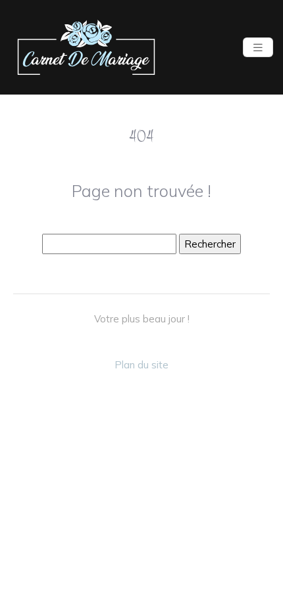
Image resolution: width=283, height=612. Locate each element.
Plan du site (141, 365)
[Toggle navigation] (258, 47)
